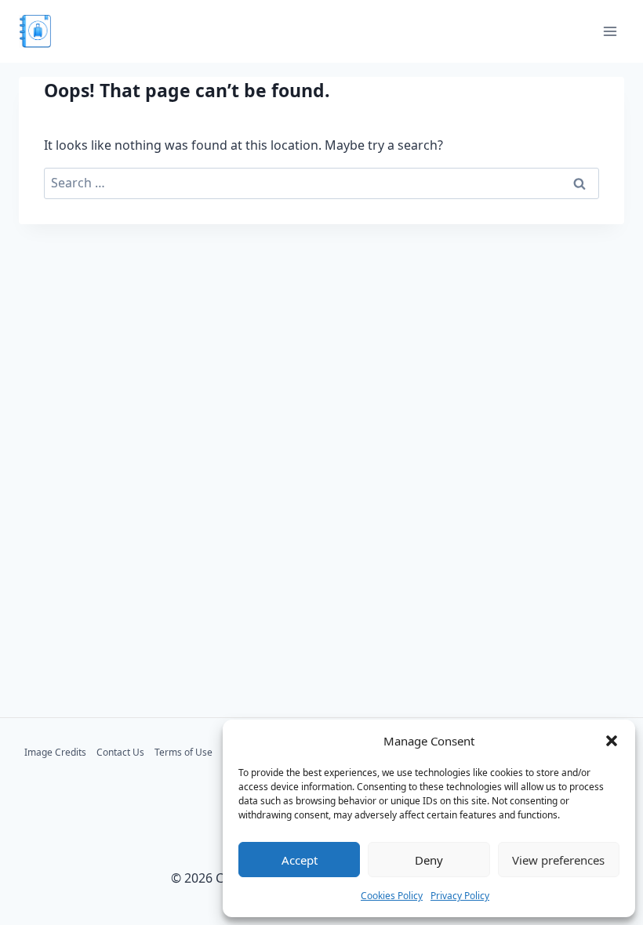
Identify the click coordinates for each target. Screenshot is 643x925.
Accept (300, 860)
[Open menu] (609, 31)
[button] (611, 741)
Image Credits (55, 752)
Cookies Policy (392, 895)
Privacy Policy (459, 895)
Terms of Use (183, 752)
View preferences (558, 860)
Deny (429, 860)
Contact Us (120, 752)
